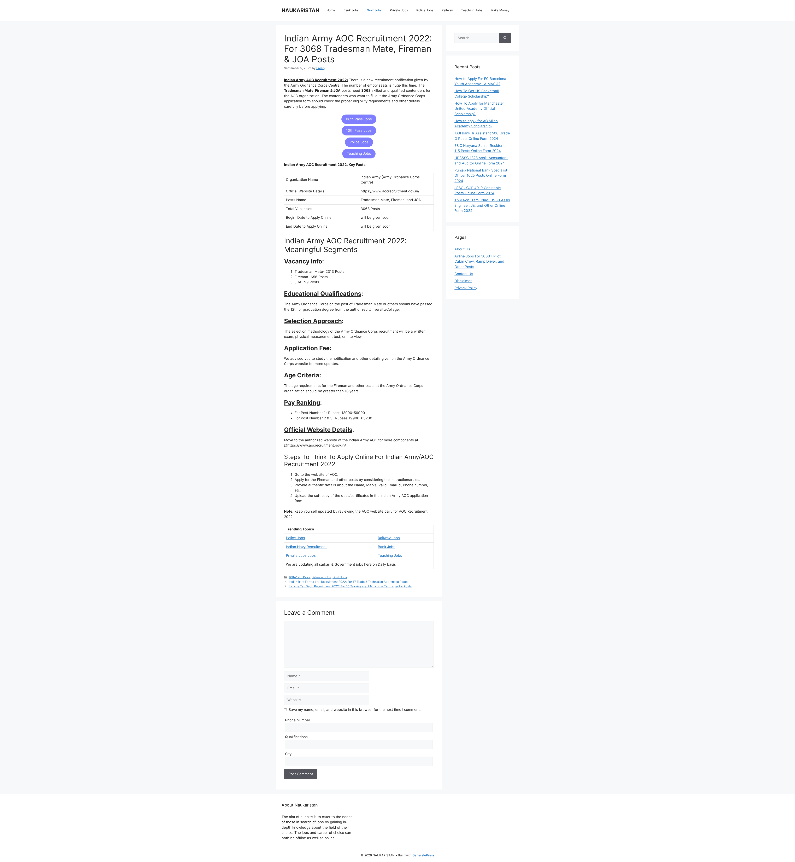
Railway (447, 10)
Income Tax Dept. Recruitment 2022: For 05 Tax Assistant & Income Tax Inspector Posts (350, 586)
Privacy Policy (465, 288)
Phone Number (297, 720)
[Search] (505, 38)
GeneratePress (423, 855)
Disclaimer (463, 281)
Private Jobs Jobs (301, 555)
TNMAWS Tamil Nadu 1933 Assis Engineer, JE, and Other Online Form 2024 (482, 205)
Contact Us (463, 274)
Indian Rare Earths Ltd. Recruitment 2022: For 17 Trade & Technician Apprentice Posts (348, 581)
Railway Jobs (389, 538)
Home (330, 10)
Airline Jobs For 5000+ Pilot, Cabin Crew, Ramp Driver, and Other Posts (479, 261)
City (288, 754)
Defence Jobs (321, 577)
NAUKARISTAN (300, 10)
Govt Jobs (374, 10)
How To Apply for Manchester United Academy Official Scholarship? (479, 108)
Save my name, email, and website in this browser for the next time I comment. (355, 709)
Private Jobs (399, 10)
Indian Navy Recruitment (306, 547)
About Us (462, 249)
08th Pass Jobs (359, 119)
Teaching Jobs (471, 10)
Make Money (500, 10)
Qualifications (296, 737)
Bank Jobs (351, 10)
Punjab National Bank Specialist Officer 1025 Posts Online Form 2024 (480, 175)
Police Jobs (424, 10)
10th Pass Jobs (359, 130)
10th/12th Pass (299, 577)
